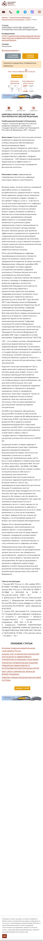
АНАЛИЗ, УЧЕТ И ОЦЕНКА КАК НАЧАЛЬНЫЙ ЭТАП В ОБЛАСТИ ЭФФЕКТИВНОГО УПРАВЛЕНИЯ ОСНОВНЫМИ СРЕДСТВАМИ (20, 656)
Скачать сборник (30, 56)
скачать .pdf (21, 110)
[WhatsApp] (18, 12)
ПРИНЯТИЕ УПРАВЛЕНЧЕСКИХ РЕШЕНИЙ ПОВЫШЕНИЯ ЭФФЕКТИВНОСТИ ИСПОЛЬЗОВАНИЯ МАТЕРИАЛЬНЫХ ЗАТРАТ (20, 665)
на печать (9, 110)
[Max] (32, 12)
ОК (4, 936)
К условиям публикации (12, 56)
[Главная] (11, 3)
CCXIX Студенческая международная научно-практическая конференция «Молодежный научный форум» (21, 38)
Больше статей (22, 688)
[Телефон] (10, 12)
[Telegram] (25, 12)
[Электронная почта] (3, 12)
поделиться (33, 110)
